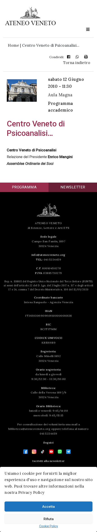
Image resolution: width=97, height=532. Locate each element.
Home (13, 45)
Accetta (48, 507)
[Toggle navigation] (87, 29)
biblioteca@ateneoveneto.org (29, 428)
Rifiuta (49, 519)
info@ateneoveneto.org (48, 254)
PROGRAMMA (24, 187)
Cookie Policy (48, 526)
